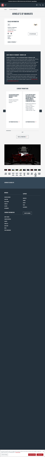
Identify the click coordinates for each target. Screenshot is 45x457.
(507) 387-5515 (34, 79)
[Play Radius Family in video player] (39, 170)
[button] (22, 154)
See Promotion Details (13, 122)
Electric (5, 206)
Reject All (40, 454)
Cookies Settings (4, 454)
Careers (5, 221)
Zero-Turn (6, 199)
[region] (22, 453)
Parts (24, 205)
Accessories (25, 207)
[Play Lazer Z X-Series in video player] (13, 170)
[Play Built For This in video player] (24, 170)
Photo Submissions (7, 230)
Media (5, 228)
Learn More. (34, 1)
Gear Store (6, 225)
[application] (22, 154)
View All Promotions (22, 137)
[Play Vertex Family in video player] (28, 170)
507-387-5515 (10, 31)
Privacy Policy (17, 452)
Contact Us (6, 223)
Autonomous (6, 208)
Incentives (25, 198)
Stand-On (5, 203)
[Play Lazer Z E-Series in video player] (20, 170)
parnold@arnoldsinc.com (13, 80)
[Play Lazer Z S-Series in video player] (17, 170)
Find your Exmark (7, 197)
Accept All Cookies (32, 454)
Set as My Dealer (32, 34)
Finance (24, 200)
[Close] (43, 451)
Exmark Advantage (7, 219)
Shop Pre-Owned (27, 213)
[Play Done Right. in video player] (32, 170)
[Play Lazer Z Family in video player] (9, 170)
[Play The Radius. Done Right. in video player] (35, 170)
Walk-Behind (6, 201)
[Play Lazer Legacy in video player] (5, 170)
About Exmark (6, 217)
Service (24, 202)
